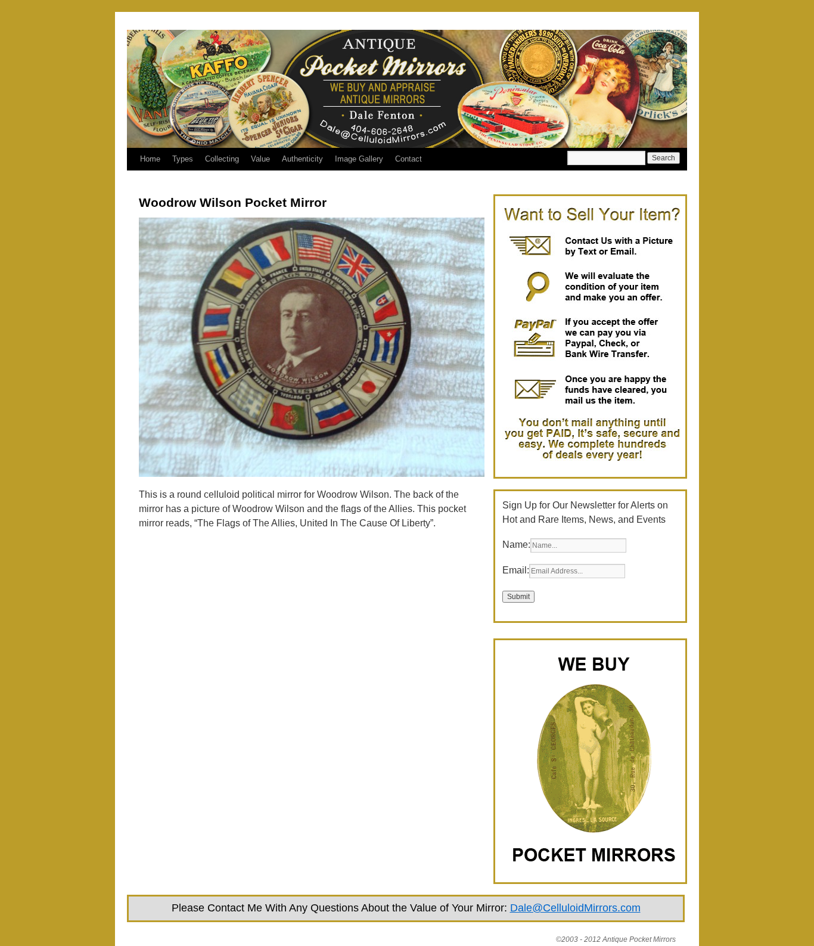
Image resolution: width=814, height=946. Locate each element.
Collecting (222, 158)
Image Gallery (359, 158)
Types (182, 158)
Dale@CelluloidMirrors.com (575, 908)
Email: (515, 570)
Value (260, 158)
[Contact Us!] (591, 462)
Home (150, 158)
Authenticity (302, 158)
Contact (408, 158)
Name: (516, 544)
